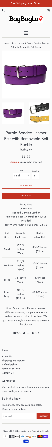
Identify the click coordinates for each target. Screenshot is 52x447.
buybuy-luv (25, 431)
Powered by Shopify (40, 431)
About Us (7, 356)
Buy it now (26, 195)
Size (21, 170)
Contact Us (8, 372)
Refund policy (9, 364)
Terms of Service (11, 368)
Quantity (35, 171)
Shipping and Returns (13, 360)
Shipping (14, 162)
